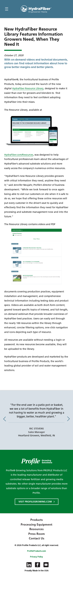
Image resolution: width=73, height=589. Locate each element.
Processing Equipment (36, 524)
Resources (36, 529)
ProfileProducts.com (36, 551)
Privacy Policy (36, 556)
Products (36, 519)
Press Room (36, 533)
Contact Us (36, 538)
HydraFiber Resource (27, 88)
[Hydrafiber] (36, 9)
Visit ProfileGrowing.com (35, 501)
